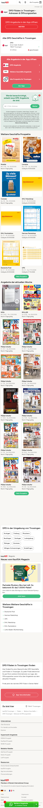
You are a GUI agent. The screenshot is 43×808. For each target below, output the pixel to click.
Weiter (35, 106)
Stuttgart (7, 533)
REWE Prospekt (5, 744)
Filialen (19, 711)
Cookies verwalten (27, 800)
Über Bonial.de (5, 724)
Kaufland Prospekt (6, 741)
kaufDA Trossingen (8, 711)
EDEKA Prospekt (6, 738)
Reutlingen (7, 538)
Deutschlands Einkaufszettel (10, 766)
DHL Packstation (10, 626)
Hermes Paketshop (11, 615)
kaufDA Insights (6, 768)
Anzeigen (37, 6)
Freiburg (16, 533)
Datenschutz (5, 797)
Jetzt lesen (21, 596)
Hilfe (2, 794)
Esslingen (18, 538)
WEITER (21, 27)
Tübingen (7, 543)
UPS (5, 619)
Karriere (3, 730)
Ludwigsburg (28, 538)
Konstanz (16, 543)
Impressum (25, 794)
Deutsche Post (9, 612)
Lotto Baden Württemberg (13, 630)
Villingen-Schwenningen (12, 548)
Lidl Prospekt (5, 757)
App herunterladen (6, 771)
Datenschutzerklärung (21, 123)
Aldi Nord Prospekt (6, 752)
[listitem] (11, 153)
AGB (2, 800)
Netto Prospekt (5, 755)
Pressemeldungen (6, 774)
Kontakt (24, 797)
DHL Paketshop (9, 622)
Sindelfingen (28, 548)
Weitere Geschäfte (30, 711)
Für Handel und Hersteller (9, 727)
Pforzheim (26, 533)
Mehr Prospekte (21, 276)
